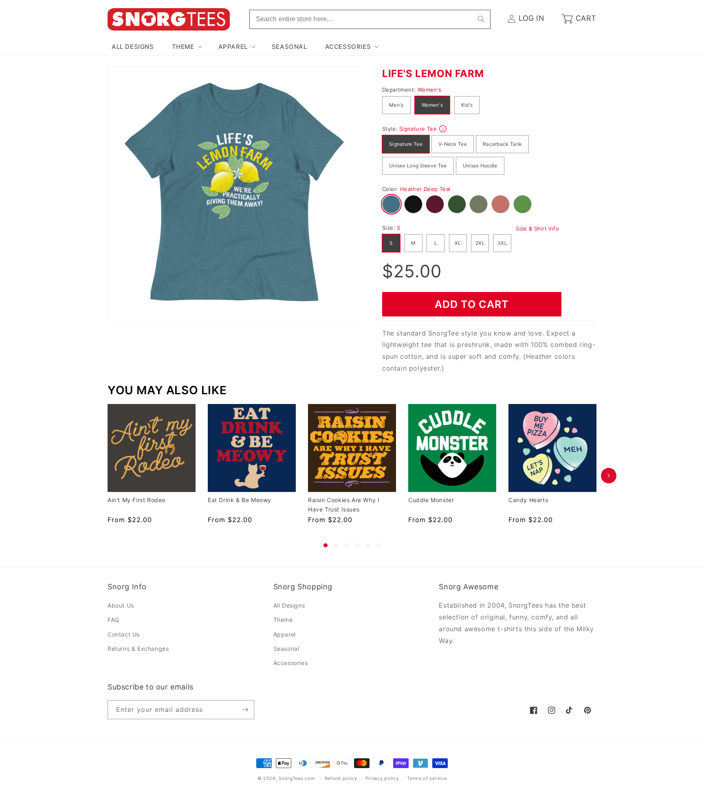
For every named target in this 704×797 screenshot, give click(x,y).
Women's (432, 105)
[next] (609, 475)
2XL (480, 243)
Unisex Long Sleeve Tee (418, 165)
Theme (283, 620)
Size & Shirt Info (537, 228)
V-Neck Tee (452, 144)
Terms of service (427, 778)
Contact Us (124, 634)
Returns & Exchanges (138, 648)
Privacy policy (382, 778)
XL (458, 243)
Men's (396, 105)
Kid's (467, 105)
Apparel (284, 634)
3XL (502, 243)
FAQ (113, 620)
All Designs (289, 605)
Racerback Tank (502, 144)
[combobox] (370, 19)
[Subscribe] (245, 709)
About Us (121, 605)
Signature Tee (405, 144)
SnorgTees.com (297, 778)
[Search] (481, 19)
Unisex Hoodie (480, 165)
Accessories (290, 662)
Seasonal (286, 648)
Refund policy (341, 778)
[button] (186, 47)
